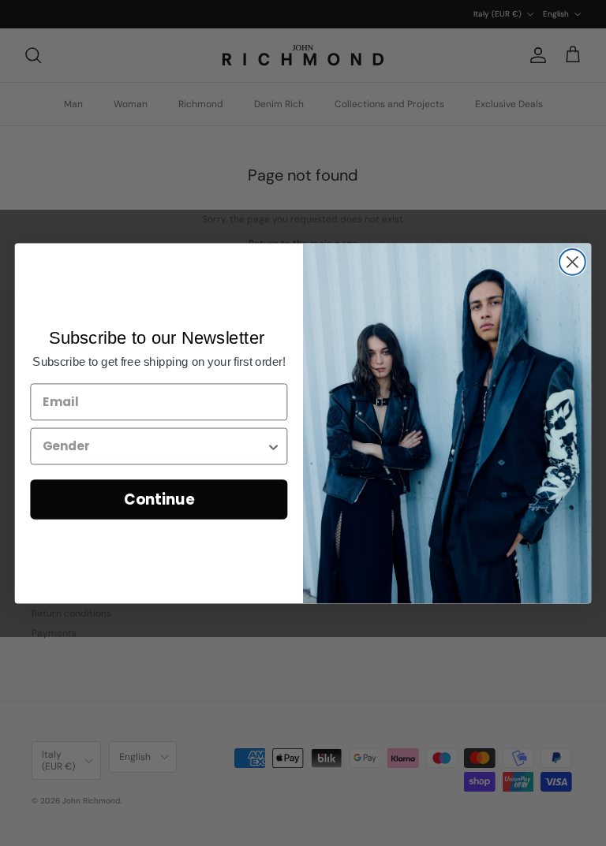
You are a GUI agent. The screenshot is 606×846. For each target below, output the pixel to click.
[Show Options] (273, 446)
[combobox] (154, 446)
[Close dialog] (572, 262)
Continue (159, 499)
